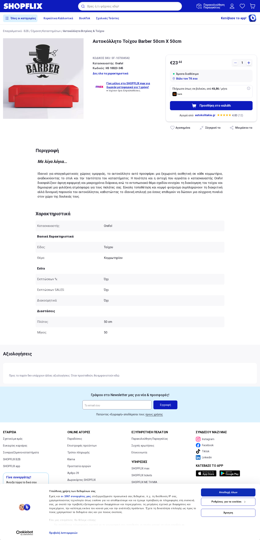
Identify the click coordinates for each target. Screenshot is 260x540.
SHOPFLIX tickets (142, 475)
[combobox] (130, 6)
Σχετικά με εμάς (13, 438)
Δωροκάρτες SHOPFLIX (81, 479)
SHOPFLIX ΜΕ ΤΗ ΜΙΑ (144, 482)
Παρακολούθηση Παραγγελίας (150, 438)
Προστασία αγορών (79, 466)
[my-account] (232, 6)
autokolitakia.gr (205, 115)
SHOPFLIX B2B (12, 459)
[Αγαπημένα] (242, 6)
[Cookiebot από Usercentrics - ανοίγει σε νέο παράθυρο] (24, 532)
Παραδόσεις (74, 438)
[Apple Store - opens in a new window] (207, 473)
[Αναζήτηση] (82, 6)
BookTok (84, 18)
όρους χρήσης (154, 414)
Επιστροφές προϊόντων (82, 445)
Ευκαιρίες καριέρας (15, 445)
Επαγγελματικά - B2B (16, 31)
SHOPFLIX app (11, 466)
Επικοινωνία (139, 452)
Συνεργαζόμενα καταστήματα (21, 452)
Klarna (71, 459)
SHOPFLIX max (140, 468)
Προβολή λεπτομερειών (63, 532)
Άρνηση (228, 512)
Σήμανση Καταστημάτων (46, 31)
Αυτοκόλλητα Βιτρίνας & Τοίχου (83, 31)
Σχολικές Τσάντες (107, 18)
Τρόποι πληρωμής (78, 452)
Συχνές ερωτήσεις (143, 445)
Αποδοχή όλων (228, 492)
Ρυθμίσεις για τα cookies (226, 501)
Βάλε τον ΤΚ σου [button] (187, 78)
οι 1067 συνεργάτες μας (76, 496)
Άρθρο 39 (73, 473)
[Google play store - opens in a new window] (230, 473)
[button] (253, 6)
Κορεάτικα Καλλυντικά (58, 18)
